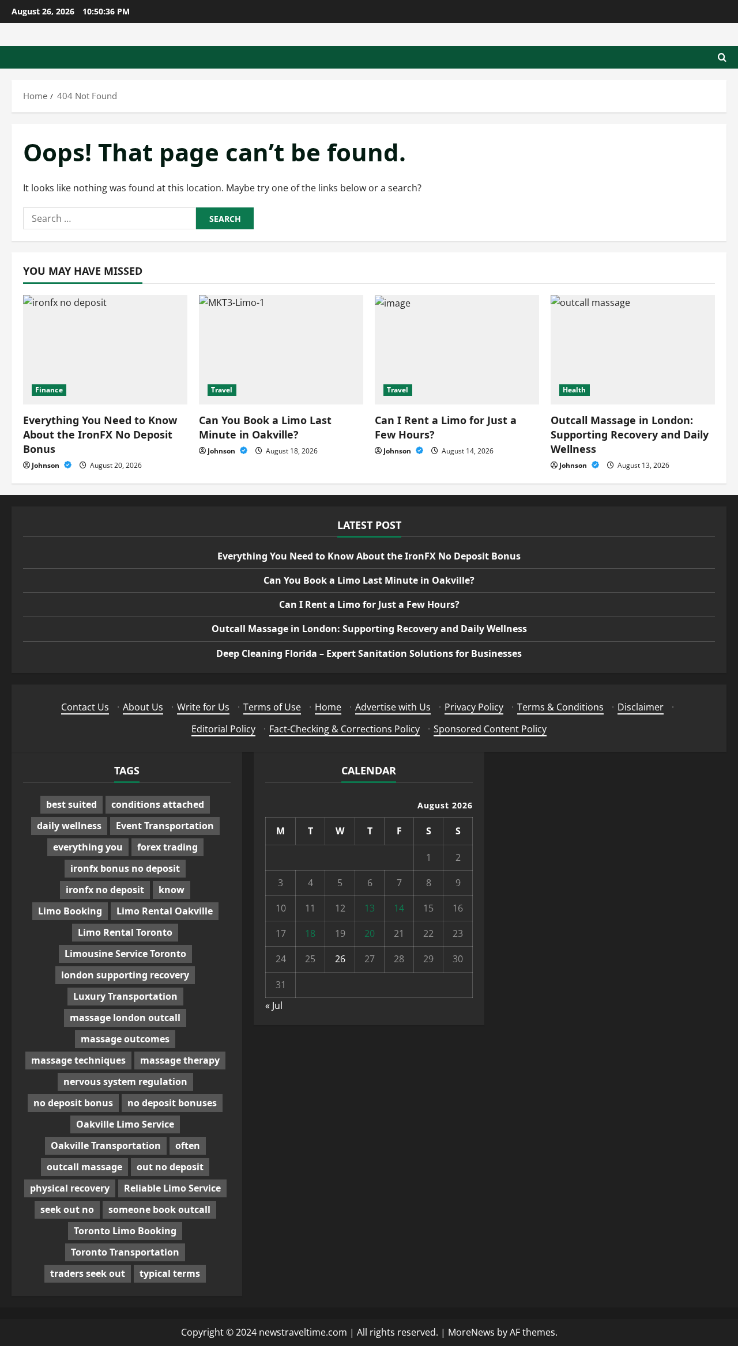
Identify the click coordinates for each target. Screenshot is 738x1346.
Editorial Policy (223, 729)
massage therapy (180, 1060)
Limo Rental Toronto (125, 932)
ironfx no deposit (105, 889)
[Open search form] (722, 57)
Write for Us (203, 707)
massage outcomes (125, 1039)
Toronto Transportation (125, 1252)
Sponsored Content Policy (490, 729)
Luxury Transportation (125, 996)
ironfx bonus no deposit (125, 868)
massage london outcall (125, 1017)
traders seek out (87, 1273)
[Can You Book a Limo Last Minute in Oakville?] (281, 349)
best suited (71, 804)
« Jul (274, 1005)
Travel (222, 390)
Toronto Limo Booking (125, 1230)
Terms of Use (272, 707)
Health (574, 390)
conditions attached (157, 804)
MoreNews (471, 1332)
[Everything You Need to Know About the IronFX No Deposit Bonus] (105, 349)
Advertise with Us (393, 707)
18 (310, 933)
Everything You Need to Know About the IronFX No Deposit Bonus (100, 434)
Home (328, 707)
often (187, 1145)
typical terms (170, 1273)
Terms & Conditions (560, 707)
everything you (88, 847)
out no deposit (170, 1166)
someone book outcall (159, 1209)
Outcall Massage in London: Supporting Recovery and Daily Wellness (630, 434)
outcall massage (84, 1166)
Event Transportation (165, 825)
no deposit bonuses (172, 1103)
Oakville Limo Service (125, 1124)
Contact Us (85, 707)
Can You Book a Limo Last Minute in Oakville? (265, 427)
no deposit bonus (73, 1103)
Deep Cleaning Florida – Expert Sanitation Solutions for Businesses (369, 653)
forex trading (167, 847)
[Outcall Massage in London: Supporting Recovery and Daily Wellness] (633, 349)
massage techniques (78, 1060)
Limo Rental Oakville (164, 911)
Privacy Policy (474, 707)
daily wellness (69, 825)
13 (369, 908)
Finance (49, 390)
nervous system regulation (125, 1081)
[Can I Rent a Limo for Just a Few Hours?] (457, 349)
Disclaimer (640, 707)
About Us (143, 707)
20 (369, 933)
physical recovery (70, 1188)
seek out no (67, 1209)
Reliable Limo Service (172, 1188)
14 (399, 908)
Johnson (46, 465)
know (171, 889)
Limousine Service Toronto (125, 953)
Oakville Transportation (106, 1145)
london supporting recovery (125, 975)
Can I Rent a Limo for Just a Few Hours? (369, 604)
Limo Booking (70, 911)
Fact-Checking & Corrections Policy (344, 729)
